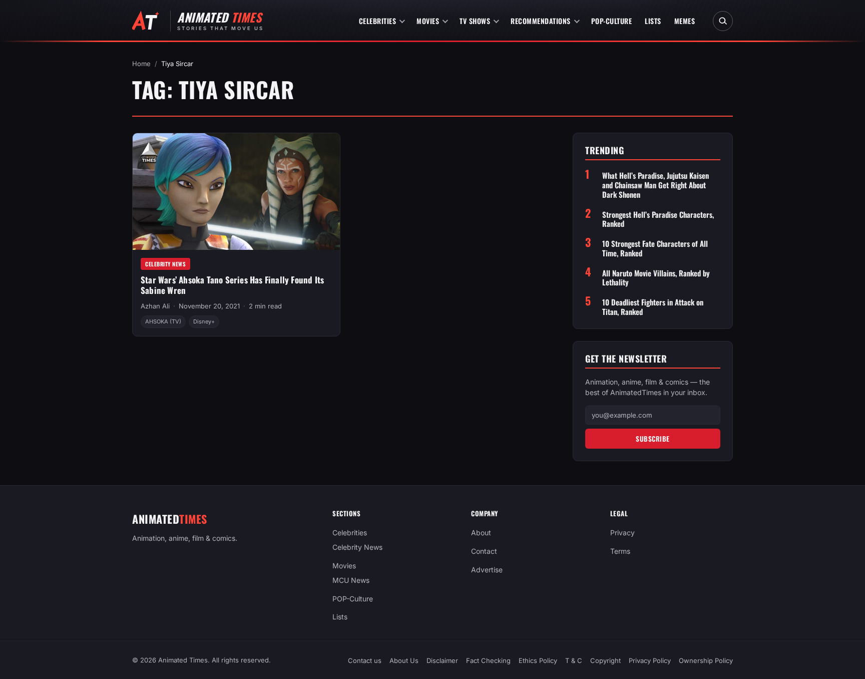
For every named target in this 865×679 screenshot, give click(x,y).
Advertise (487, 569)
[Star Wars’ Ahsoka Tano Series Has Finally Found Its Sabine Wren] (236, 191)
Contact (484, 551)
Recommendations (541, 21)
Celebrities (377, 21)
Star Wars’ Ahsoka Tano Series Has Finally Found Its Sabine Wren (232, 284)
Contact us (364, 660)
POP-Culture (611, 21)
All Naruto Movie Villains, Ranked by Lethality (656, 277)
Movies (427, 21)
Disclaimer (442, 660)
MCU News (350, 580)
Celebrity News (165, 264)
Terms (620, 551)
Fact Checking (488, 660)
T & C (573, 660)
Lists (653, 21)
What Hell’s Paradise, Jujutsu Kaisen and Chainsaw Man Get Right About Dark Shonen (655, 185)
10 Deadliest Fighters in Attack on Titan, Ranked (652, 306)
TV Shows (475, 21)
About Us (403, 660)
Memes (684, 21)
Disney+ (204, 321)
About (481, 532)
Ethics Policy (538, 660)
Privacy (622, 532)
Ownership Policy (706, 660)
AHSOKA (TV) (163, 321)
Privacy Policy (650, 660)
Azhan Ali (155, 306)
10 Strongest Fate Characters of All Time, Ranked (655, 248)
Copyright (605, 660)
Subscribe (653, 439)
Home (141, 64)
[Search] (723, 21)
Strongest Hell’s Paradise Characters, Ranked (658, 219)
